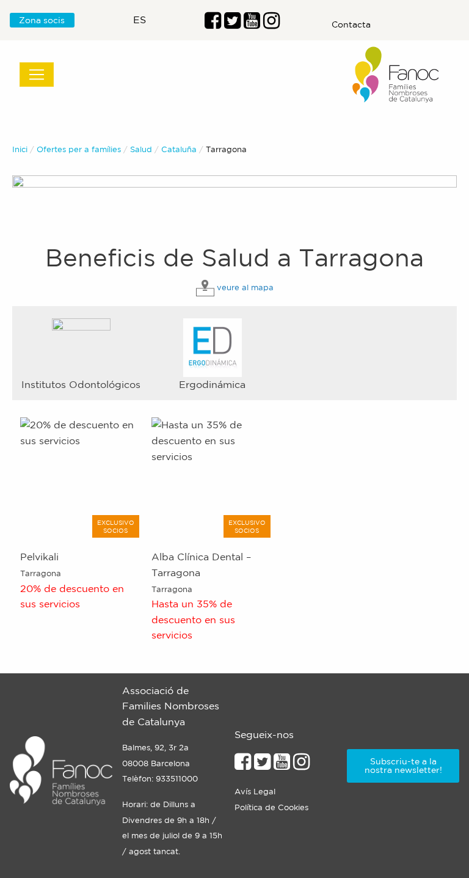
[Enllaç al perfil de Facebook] (213, 23)
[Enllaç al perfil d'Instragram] (271, 23)
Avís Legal (254, 791)
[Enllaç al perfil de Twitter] (232, 23)
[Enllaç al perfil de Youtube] (282, 764)
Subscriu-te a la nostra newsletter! (403, 765)
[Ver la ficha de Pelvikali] (81, 477)
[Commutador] (37, 74)
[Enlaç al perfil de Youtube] (252, 23)
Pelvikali (39, 556)
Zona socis (42, 20)
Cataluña (179, 149)
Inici (19, 149)
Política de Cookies (271, 807)
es (139, 19)
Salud (141, 149)
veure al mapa (245, 287)
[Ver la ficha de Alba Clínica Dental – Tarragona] (212, 477)
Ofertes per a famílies (79, 149)
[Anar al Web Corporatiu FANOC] (396, 74)
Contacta (351, 24)
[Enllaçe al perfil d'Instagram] (301, 764)
